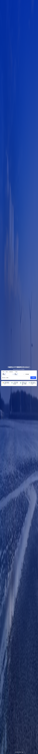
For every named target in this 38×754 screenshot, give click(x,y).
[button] (32, 1)
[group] (7, 374)
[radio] (3, 372)
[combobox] (6, 374)
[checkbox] (16, 372)
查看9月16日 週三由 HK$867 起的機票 (18, 369)
